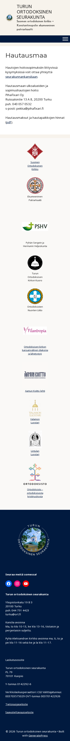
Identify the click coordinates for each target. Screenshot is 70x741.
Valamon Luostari (35, 421)
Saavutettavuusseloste (19, 712)
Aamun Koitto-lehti (35, 390)
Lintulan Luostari (35, 452)
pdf (8, 122)
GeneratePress (38, 735)
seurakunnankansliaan (21, 77)
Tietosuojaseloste (16, 704)
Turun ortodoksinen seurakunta (34, 11)
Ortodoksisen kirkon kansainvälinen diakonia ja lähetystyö (35, 350)
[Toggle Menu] (65, 39)
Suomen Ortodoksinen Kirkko (35, 166)
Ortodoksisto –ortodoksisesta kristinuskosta (35, 493)
